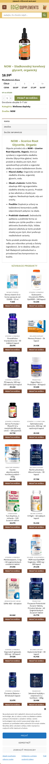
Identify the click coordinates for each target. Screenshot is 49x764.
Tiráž (44, 756)
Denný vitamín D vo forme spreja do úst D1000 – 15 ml (13, 297)
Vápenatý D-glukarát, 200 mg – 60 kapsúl (12, 653)
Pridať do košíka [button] (12, 306)
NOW (12, 111)
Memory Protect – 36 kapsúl (36, 339)
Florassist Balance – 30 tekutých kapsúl (12, 694)
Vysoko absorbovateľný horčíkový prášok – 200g (12, 473)
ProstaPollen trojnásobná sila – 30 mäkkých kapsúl (12, 340)
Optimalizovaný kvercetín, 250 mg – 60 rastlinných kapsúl (36, 426)
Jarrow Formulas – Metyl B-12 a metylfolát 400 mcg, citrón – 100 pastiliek (12, 427)
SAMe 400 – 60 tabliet (13, 604)
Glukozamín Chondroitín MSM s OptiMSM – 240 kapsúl (36, 297)
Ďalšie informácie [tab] (13, 132)
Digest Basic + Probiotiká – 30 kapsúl (36, 383)
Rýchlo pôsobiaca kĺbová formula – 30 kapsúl (36, 472)
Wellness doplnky (21, 106)
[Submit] (44, 14)
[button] (45, 709)
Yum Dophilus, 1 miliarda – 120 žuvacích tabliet (12, 518)
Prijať (24, 735)
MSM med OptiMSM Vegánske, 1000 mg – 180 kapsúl (36, 562)
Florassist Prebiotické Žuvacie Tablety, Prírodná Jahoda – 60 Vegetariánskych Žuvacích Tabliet (36, 608)
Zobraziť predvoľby (24, 750)
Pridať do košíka (27, 98)
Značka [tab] (7, 127)
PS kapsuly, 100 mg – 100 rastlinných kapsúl (12, 383)
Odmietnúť (24, 742)
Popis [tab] (7, 121)
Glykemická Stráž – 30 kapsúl (36, 653)
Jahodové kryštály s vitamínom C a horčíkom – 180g (36, 695)
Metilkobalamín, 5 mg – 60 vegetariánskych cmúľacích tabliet (12, 562)
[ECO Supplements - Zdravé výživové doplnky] (25, 7)
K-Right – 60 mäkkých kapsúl (36, 517)
